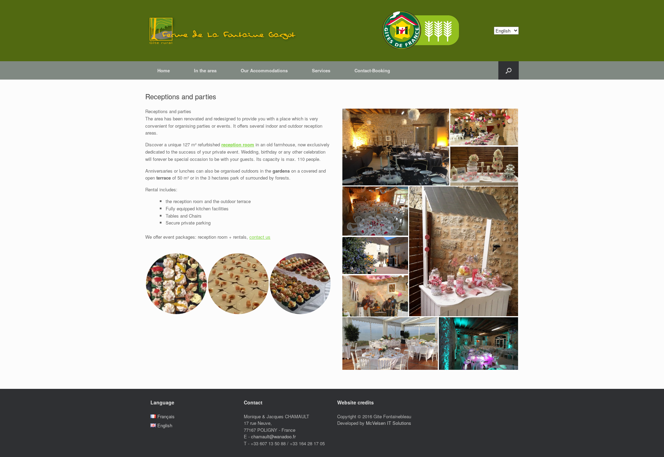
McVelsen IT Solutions (388, 423)
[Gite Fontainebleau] (311, 30)
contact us (259, 237)
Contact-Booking (372, 70)
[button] (176, 284)
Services (321, 70)
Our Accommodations (264, 70)
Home (163, 70)
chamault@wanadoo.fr (273, 436)
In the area (205, 70)
